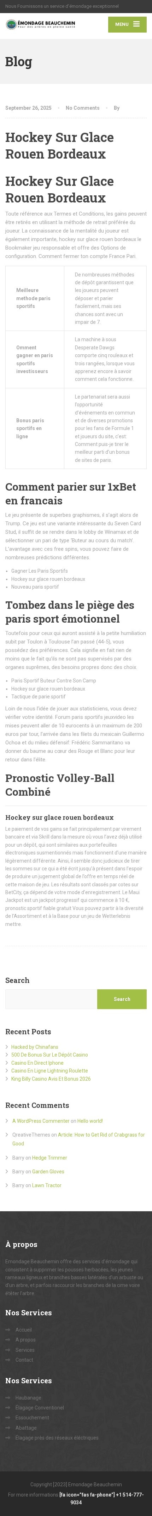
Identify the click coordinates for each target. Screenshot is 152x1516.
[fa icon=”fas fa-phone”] (87, 1495)
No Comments (83, 108)
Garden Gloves (48, 1171)
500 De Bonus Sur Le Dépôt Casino (49, 1055)
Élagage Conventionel (40, 1408)
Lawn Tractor (47, 1185)
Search (17, 980)
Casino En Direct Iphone (37, 1063)
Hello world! (90, 1121)
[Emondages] (40, 26)
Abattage (26, 1428)
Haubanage (28, 1398)
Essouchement (32, 1417)
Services (25, 1350)
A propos (26, 1340)
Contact (24, 1360)
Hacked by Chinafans (34, 1047)
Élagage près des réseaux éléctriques (57, 1438)
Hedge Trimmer (49, 1158)
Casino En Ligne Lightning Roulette (49, 1071)
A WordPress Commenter (41, 1121)
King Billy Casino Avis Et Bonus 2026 (51, 1079)
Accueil (24, 1330)
